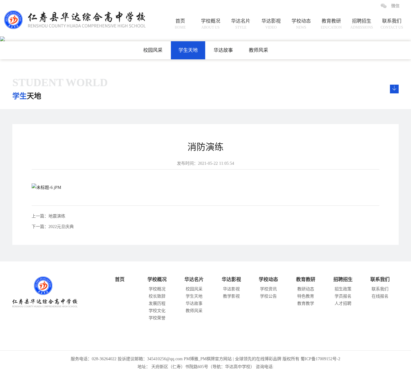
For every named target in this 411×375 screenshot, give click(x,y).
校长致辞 (157, 296)
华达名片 (240, 24)
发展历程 (157, 303)
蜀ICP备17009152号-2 (320, 359)
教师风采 (258, 50)
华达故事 (223, 50)
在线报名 (380, 296)
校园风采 (152, 50)
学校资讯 (268, 289)
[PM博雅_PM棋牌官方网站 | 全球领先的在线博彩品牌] (67, 14)
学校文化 (157, 310)
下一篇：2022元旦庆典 (53, 226)
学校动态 (301, 24)
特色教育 (305, 296)
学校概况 (210, 24)
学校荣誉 (157, 318)
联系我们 (392, 24)
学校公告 (268, 296)
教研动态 (305, 289)
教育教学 (305, 303)
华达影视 (271, 24)
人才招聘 (343, 303)
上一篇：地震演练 (48, 216)
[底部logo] (48, 290)
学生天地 (188, 50)
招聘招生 (361, 24)
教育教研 (331, 24)
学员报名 (343, 296)
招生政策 (343, 289)
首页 (180, 24)
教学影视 (231, 296)
